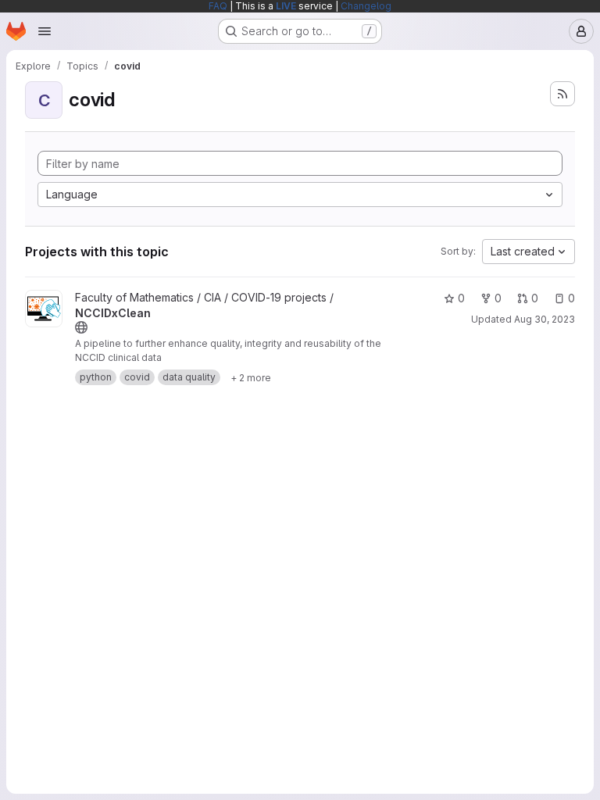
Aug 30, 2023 (544, 319)
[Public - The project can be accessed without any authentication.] (81, 327)
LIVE (286, 6)
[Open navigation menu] (44, 31)
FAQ (218, 6)
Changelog (366, 6)
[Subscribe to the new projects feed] (562, 93)
